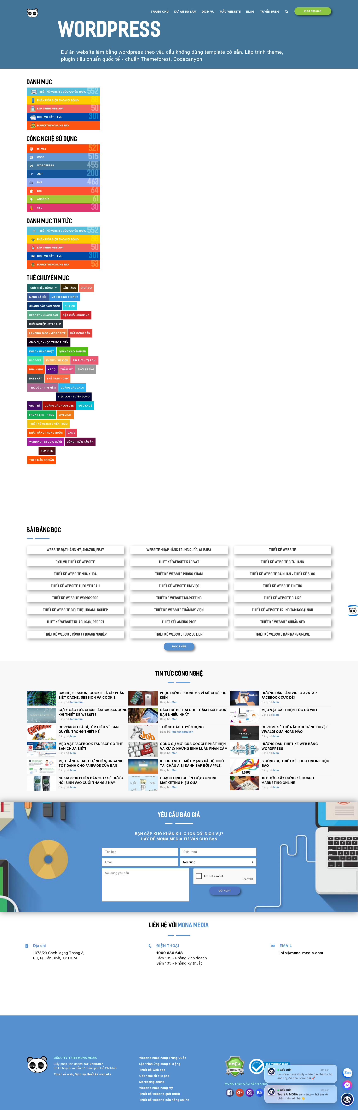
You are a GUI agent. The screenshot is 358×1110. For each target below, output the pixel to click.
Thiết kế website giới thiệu (159, 1094)
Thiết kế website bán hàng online (164, 1100)
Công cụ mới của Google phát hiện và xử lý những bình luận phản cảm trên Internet (193, 748)
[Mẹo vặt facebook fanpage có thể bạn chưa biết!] (41, 749)
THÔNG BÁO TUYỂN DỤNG (182, 727)
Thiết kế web (63, 1074)
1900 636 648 (313, 11)
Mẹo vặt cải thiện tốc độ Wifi (289, 710)
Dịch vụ (208, 11)
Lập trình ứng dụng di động (159, 1064)
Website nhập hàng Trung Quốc (162, 1058)
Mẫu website (230, 11)
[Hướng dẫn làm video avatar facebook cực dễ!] (244, 698)
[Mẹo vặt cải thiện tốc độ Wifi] (244, 715)
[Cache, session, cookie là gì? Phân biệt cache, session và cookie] (41, 698)
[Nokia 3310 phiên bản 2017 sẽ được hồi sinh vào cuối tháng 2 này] (41, 783)
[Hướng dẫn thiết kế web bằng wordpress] (244, 749)
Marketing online (151, 1082)
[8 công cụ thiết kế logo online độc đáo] (244, 766)
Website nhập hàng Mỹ (156, 1088)
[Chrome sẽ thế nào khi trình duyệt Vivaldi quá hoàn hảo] (244, 732)
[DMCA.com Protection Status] (235, 1067)
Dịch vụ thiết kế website (93, 1074)
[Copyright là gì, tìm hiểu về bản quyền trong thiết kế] (41, 732)
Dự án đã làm (185, 11)
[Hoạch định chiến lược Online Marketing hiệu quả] (143, 783)
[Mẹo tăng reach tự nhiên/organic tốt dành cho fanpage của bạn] (41, 766)
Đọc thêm (179, 646)
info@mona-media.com (301, 953)
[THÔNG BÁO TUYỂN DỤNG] (143, 732)
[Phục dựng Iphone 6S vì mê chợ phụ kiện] (143, 698)
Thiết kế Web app (152, 1070)
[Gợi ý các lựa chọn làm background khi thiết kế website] (41, 715)
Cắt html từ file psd (154, 1076)
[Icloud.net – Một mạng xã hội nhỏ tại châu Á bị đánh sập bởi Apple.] (143, 766)
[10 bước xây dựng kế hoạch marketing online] (244, 783)
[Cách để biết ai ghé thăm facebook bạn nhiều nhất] (143, 715)
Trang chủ (160, 11)
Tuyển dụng (269, 11)
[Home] (32, 13)
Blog (250, 11)
